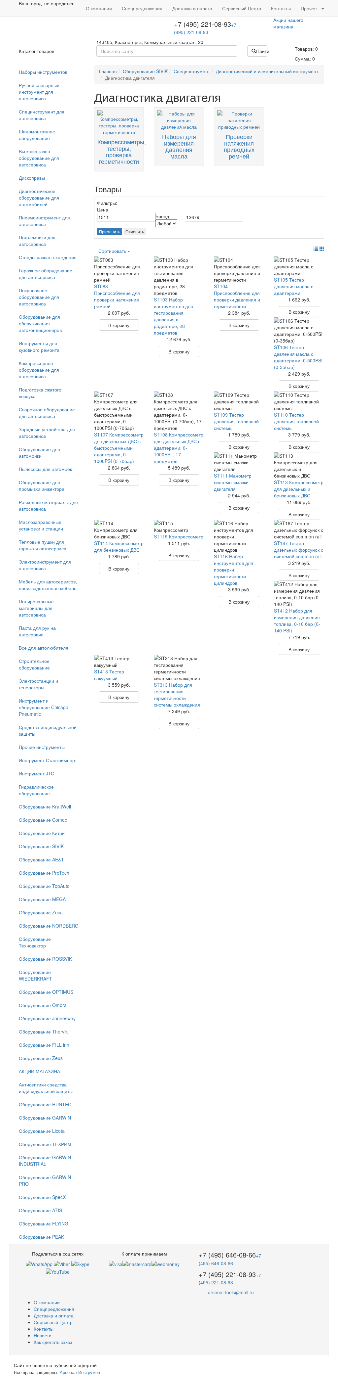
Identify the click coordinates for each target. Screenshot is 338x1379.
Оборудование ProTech (44, 872)
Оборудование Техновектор (35, 942)
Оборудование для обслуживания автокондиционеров (40, 323)
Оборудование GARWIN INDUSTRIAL (45, 1160)
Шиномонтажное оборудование (37, 134)
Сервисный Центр (241, 8)
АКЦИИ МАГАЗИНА (39, 1071)
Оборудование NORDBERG (49, 925)
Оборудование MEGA (42, 899)
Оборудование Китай (42, 833)
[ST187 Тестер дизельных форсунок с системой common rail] (299, 530)
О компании (99, 8)
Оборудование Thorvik (43, 1031)
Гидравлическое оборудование (36, 790)
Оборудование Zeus (41, 1058)
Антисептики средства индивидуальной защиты (46, 1087)
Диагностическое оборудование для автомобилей (39, 197)
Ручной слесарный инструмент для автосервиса (39, 92)
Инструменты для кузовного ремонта (39, 346)
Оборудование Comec (43, 819)
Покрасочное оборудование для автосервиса (39, 297)
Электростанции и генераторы (38, 684)
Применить (109, 231)
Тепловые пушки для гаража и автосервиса (42, 545)
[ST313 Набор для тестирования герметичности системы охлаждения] (179, 668)
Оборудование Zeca (41, 912)
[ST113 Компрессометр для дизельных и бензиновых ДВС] (299, 465)
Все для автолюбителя (43, 647)
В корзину (118, 325)
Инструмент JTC (36, 773)
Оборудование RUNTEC (45, 1104)
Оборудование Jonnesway (47, 1018)
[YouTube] (58, 1270)
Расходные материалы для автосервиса (48, 505)
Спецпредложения (142, 8)
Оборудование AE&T (41, 859)
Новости (42, 1335)
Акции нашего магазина (288, 23)
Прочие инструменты (42, 747)
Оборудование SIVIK (41, 846)
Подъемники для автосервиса (37, 240)
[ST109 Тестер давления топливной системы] (239, 401)
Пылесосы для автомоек (45, 469)
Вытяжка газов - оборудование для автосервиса (39, 158)
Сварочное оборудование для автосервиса (47, 412)
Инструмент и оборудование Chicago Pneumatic (43, 707)
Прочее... (311, 8)
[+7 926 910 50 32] (39, 1263)
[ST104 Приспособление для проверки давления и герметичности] (239, 269)
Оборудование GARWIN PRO (45, 1180)
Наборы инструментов (43, 72)
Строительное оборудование (34, 664)
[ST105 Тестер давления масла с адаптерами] (299, 266)
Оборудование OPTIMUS (46, 991)
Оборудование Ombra (43, 1005)
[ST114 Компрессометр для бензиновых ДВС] (119, 530)
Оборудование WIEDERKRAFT (35, 975)
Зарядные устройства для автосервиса (47, 432)
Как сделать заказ (53, 1342)
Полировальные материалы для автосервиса (36, 608)
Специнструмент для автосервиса (41, 114)
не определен (59, 3)
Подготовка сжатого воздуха (40, 392)
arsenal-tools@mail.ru (231, 1292)
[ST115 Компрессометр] (179, 526)
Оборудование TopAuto (44, 886)
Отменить (134, 231)
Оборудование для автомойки (39, 452)
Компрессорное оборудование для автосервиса (39, 370)
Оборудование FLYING (43, 1223)
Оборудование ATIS (40, 1210)
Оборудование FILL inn (44, 1044)
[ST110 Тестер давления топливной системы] (299, 401)
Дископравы (32, 177)
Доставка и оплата (192, 8)
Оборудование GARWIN (45, 1117)
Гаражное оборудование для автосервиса (45, 273)
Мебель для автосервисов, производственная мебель (48, 584)
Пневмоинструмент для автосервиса (44, 220)
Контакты (281, 8)
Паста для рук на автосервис (37, 631)
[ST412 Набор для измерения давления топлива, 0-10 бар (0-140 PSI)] (299, 594)
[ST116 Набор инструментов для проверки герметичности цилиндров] (239, 536)
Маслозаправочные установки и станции (41, 525)
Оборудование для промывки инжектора (41, 485)
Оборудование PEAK (41, 1236)
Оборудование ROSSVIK (45, 958)
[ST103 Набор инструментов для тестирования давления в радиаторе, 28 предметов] (179, 276)
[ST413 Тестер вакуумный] (119, 661)
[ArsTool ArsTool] (80, 1263)
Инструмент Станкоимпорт (48, 760)
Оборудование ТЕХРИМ (45, 1144)
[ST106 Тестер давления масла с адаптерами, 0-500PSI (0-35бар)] (299, 330)
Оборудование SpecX (42, 1197)
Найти (261, 51)
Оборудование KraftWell (45, 806)
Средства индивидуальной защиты (48, 730)
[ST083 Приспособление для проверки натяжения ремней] (119, 269)
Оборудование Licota (42, 1130)
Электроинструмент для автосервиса (45, 565)
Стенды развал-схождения (48, 257)
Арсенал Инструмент (81, 1372)
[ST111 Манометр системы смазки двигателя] (239, 462)
